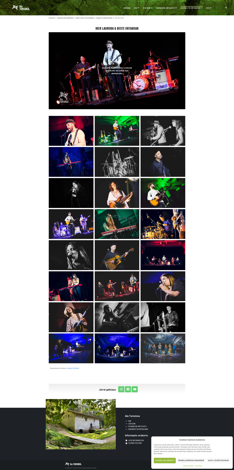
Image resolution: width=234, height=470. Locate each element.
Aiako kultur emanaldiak (85, 18)
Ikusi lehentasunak (218, 460)
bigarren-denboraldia (104, 18)
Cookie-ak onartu (164, 460)
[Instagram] (121, 389)
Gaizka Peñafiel (73, 368)
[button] (226, 7)
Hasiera (52, 18)
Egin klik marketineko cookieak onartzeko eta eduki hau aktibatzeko (117, 70)
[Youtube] (135, 389)
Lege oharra (198, 465)
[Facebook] (128, 389)
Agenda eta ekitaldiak (65, 18)
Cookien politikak (188, 465)
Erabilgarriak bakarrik (191, 460)
